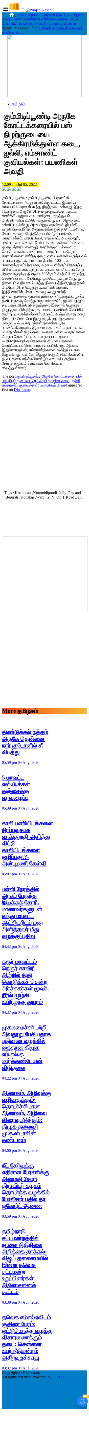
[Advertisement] (44, 440)
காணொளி (11, 32)
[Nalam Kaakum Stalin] (44, 95)
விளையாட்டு (68, 19)
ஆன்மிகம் (10, 23)
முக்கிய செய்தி (27, 14)
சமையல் (56, 23)
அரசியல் (48, 14)
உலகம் (18, 19)
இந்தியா (62, 14)
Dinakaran (22, 390)
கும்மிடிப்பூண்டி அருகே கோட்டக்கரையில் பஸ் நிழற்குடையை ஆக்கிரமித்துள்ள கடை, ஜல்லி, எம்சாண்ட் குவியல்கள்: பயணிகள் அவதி (42, 380)
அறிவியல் (60, 28)
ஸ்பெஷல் (76, 28)
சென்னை (32, 19)
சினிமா (70, 23)
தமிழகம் (77, 14)
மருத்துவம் (28, 23)
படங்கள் (44, 28)
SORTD (59, 1377)
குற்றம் (7, 19)
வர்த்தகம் (49, 19)
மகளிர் (43, 23)
